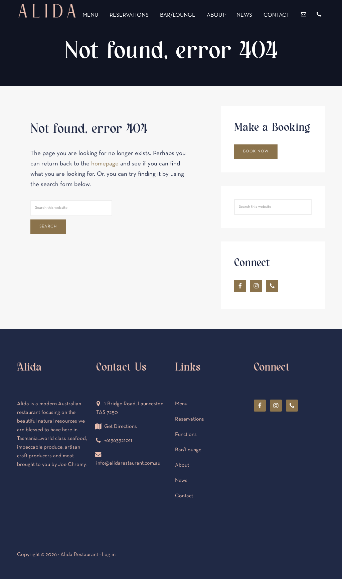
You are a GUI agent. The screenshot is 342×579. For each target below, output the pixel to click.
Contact (184, 496)
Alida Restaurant (47, 35)
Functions (186, 434)
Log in (109, 554)
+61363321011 (118, 440)
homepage (105, 164)
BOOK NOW (256, 151)
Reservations (189, 419)
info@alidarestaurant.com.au (128, 463)
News (181, 480)
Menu (181, 404)
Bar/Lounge (188, 450)
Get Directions (120, 426)
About (182, 465)
